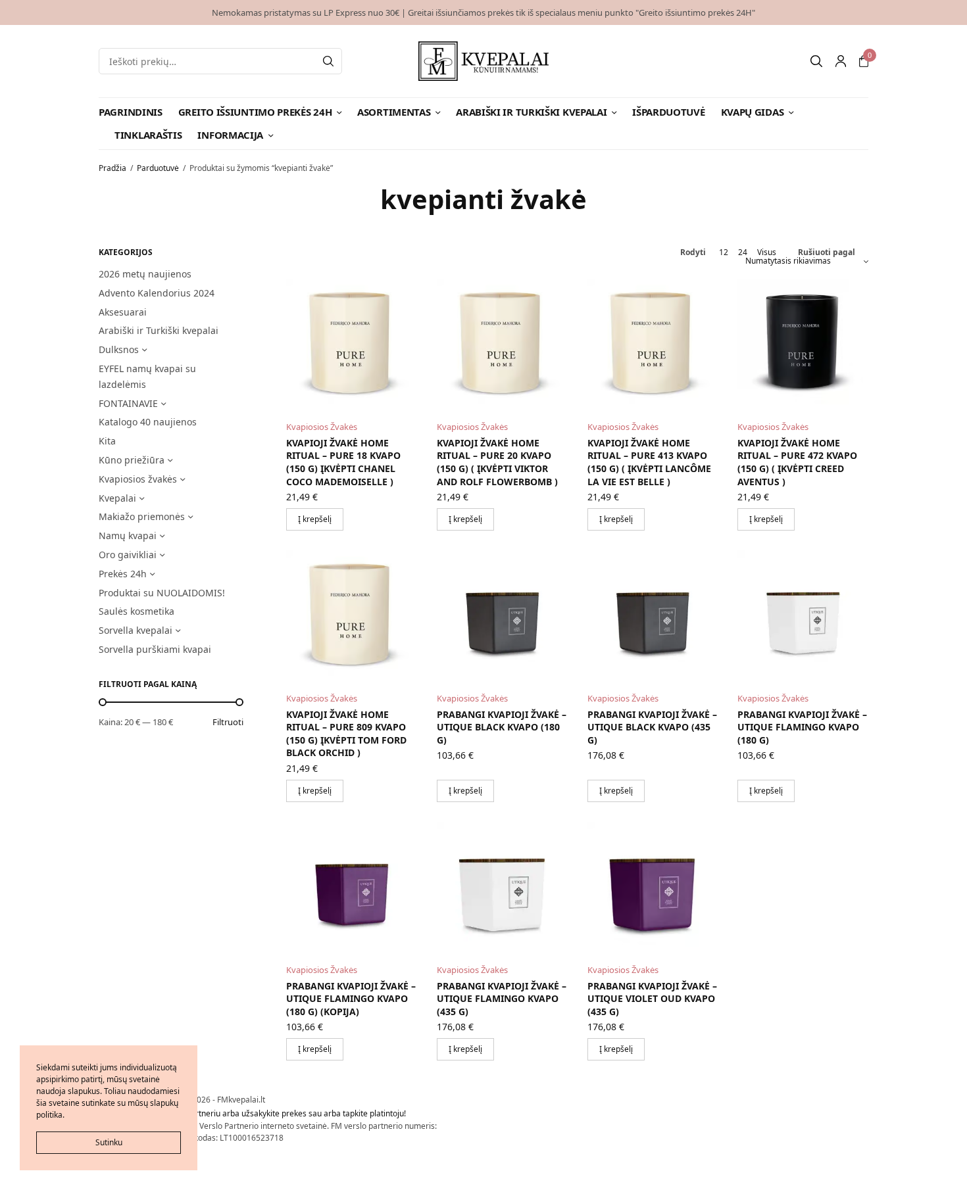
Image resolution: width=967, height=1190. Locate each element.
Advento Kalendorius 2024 (156, 293)
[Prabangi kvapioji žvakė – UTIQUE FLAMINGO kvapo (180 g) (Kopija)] (351, 887)
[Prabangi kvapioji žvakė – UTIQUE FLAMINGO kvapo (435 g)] (502, 887)
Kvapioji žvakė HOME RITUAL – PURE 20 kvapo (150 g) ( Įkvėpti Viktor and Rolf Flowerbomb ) (497, 462)
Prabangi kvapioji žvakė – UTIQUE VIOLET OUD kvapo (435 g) (652, 999)
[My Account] (840, 61)
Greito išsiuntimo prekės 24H (255, 111)
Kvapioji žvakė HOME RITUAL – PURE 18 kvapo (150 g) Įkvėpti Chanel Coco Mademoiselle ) (343, 462)
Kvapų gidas (752, 111)
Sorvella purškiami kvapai (155, 649)
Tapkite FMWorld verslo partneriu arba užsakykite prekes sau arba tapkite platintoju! (252, 1113)
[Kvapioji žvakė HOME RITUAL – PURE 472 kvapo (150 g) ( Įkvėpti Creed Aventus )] (802, 344)
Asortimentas (393, 111)
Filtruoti (227, 722)
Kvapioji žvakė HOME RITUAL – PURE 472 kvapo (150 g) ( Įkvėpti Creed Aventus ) (797, 462)
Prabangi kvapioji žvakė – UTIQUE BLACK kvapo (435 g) (652, 727)
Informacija (230, 134)
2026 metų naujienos (145, 274)
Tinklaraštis (148, 134)
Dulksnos (119, 349)
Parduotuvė (158, 168)
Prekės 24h (123, 573)
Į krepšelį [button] (315, 519)
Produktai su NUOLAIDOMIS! (162, 592)
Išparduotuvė (668, 111)
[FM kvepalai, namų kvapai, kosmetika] (483, 61)
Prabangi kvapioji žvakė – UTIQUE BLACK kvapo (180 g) (501, 727)
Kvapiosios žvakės (138, 479)
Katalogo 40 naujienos (148, 422)
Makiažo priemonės (142, 516)
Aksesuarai (123, 312)
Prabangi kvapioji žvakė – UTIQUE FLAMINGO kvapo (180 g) (802, 727)
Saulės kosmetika (136, 611)
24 (742, 252)
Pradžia (112, 168)
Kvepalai (117, 498)
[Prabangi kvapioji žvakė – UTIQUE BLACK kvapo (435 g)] (652, 615)
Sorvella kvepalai (135, 630)
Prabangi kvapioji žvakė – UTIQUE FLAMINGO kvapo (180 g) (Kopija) (351, 999)
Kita (107, 441)
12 (723, 252)
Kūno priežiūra (131, 460)
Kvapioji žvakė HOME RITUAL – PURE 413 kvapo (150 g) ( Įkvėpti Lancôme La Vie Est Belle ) (649, 462)
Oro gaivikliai (128, 554)
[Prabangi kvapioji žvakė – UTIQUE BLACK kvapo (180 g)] (502, 615)
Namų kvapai (128, 535)
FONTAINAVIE (128, 403)
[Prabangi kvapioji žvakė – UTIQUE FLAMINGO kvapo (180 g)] (802, 615)
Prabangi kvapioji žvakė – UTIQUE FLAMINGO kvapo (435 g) (501, 999)
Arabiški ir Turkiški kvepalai (531, 111)
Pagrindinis (130, 111)
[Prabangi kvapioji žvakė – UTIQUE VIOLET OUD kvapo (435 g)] (652, 887)
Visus (766, 252)
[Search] (328, 61)
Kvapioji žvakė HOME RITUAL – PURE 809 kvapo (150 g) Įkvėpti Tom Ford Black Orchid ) (346, 733)
